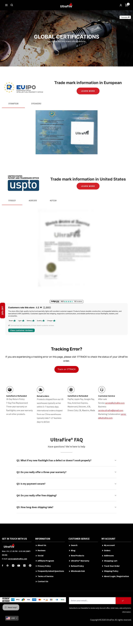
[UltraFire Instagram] (13, 565)
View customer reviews (21, 330)
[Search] (12, 5)
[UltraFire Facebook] (2, 565)
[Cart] (126, 5)
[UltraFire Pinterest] (30, 565)
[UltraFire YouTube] (18, 566)
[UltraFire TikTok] (24, 565)
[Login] (121, 5)
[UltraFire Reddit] (7, 565)
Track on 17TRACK (67, 369)
